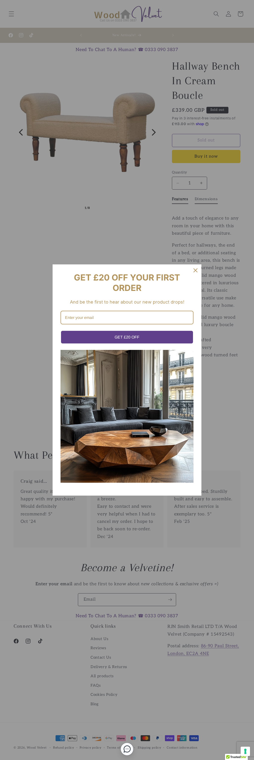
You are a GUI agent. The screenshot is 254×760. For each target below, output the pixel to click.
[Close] (195, 270)
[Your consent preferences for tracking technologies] (245, 751)
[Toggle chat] (127, 749)
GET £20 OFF (127, 337)
